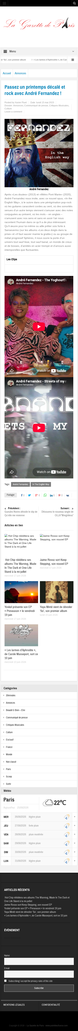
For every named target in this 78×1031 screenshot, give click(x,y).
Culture (8, 108)
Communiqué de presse (36, 105)
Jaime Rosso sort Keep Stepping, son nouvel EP (54, 562)
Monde (9, 754)
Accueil (7, 73)
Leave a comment (13, 111)
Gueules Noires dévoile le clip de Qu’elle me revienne (21, 512)
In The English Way (40, 484)
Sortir (8, 784)
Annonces (20, 73)
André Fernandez (20, 484)
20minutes (10, 695)
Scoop (9, 776)
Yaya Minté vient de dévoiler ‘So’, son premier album (56, 609)
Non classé (11, 762)
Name (7, 955)
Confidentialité (51, 1005)
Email (7, 968)
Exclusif (9, 739)
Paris (8, 769)
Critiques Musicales (59, 105)
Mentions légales (14, 1005)
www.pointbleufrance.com (57, 1025)
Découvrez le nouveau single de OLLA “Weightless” (57, 512)
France (9, 747)
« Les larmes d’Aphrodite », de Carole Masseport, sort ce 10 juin (45, 60)
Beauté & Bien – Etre (15, 710)
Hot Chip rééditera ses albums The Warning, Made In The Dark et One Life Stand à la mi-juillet (20, 566)
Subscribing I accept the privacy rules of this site (30, 981)
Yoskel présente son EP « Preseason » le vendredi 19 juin (20, 611)
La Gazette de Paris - (35, 1025)
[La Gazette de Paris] (39, 25)
